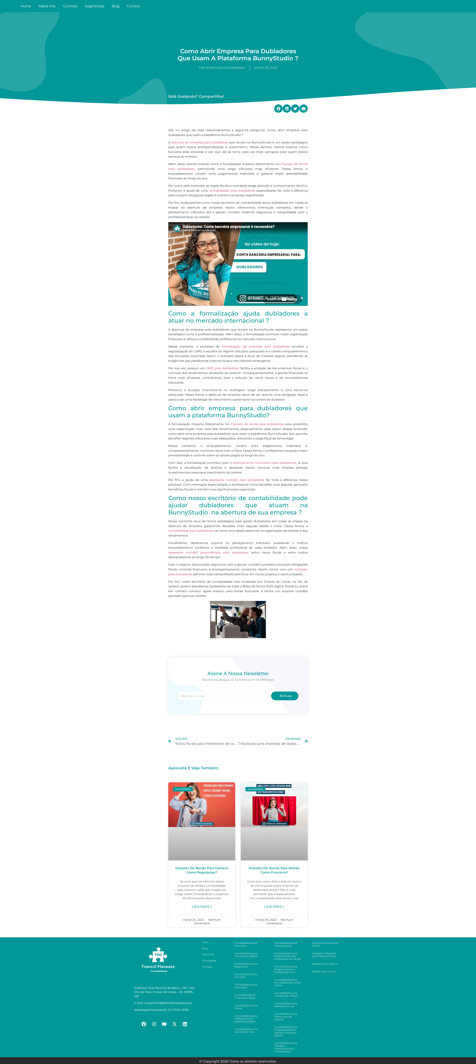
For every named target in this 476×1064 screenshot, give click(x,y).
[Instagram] (154, 1024)
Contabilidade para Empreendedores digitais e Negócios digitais (285, 1031)
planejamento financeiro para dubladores (264, 463)
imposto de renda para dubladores (257, 424)
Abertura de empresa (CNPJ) (325, 944)
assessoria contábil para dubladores (236, 480)
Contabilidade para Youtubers (246, 944)
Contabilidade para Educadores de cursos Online (287, 982)
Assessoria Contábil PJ (325, 963)
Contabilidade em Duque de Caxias (245, 996)
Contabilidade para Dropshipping (285, 944)
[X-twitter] (174, 1024)
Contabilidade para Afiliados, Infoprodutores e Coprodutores (285, 1047)
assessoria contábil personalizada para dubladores (208, 552)
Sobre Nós (47, 6)
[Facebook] (144, 1024)
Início (205, 942)
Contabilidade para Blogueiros (246, 965)
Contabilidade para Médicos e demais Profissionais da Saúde (287, 956)
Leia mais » (202, 907)
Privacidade (209, 960)
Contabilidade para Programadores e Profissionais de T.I (285, 969)
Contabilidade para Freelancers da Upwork (285, 1016)
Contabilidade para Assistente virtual (285, 1005)
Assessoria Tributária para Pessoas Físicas (324, 955)
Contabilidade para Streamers (246, 986)
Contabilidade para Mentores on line (246, 1030)
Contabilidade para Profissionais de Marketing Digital (246, 1018)
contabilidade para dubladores (232, 190)
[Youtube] (164, 1024)
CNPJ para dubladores (222, 368)
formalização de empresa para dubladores (256, 346)
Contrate (70, 6)
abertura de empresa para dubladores (199, 142)
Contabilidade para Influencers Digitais (246, 955)
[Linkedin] (184, 1024)
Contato (133, 6)
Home (26, 6)
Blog (115, 6)
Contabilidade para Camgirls (246, 975)
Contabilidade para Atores (246, 1007)
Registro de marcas (323, 971)
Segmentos (94, 6)
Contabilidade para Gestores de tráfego (286, 994)
